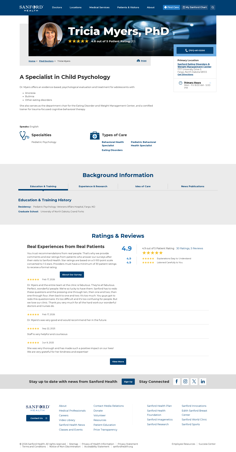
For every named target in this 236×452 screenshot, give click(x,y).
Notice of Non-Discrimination (65, 446)
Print (143, 60)
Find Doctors (46, 61)
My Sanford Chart (196, 7)
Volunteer (100, 415)
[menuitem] (57, 7)
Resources (100, 420)
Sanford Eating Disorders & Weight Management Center (194, 65)
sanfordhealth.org (123, 446)
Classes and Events (71, 429)
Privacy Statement (128, 444)
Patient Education (105, 424)
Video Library (67, 420)
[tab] (43, 187)
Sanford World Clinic (194, 419)
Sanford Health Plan (159, 405)
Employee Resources (183, 444)
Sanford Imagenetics (160, 419)
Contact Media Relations (109, 405)
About (63, 405)
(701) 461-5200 (197, 50)
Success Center (207, 444)
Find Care (173, 7)
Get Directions (185, 74)
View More (118, 361)
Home (32, 61)
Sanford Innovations (194, 405)
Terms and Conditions (34, 446)
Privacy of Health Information (98, 444)
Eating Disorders (112, 150)
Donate (98, 410)
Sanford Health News (72, 424)
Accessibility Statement (96, 446)
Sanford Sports (191, 424)
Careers (63, 415)
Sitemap (73, 444)
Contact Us (36, 418)
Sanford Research (158, 424)
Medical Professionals (72, 410)
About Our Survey (72, 274)
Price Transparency (105, 429)
